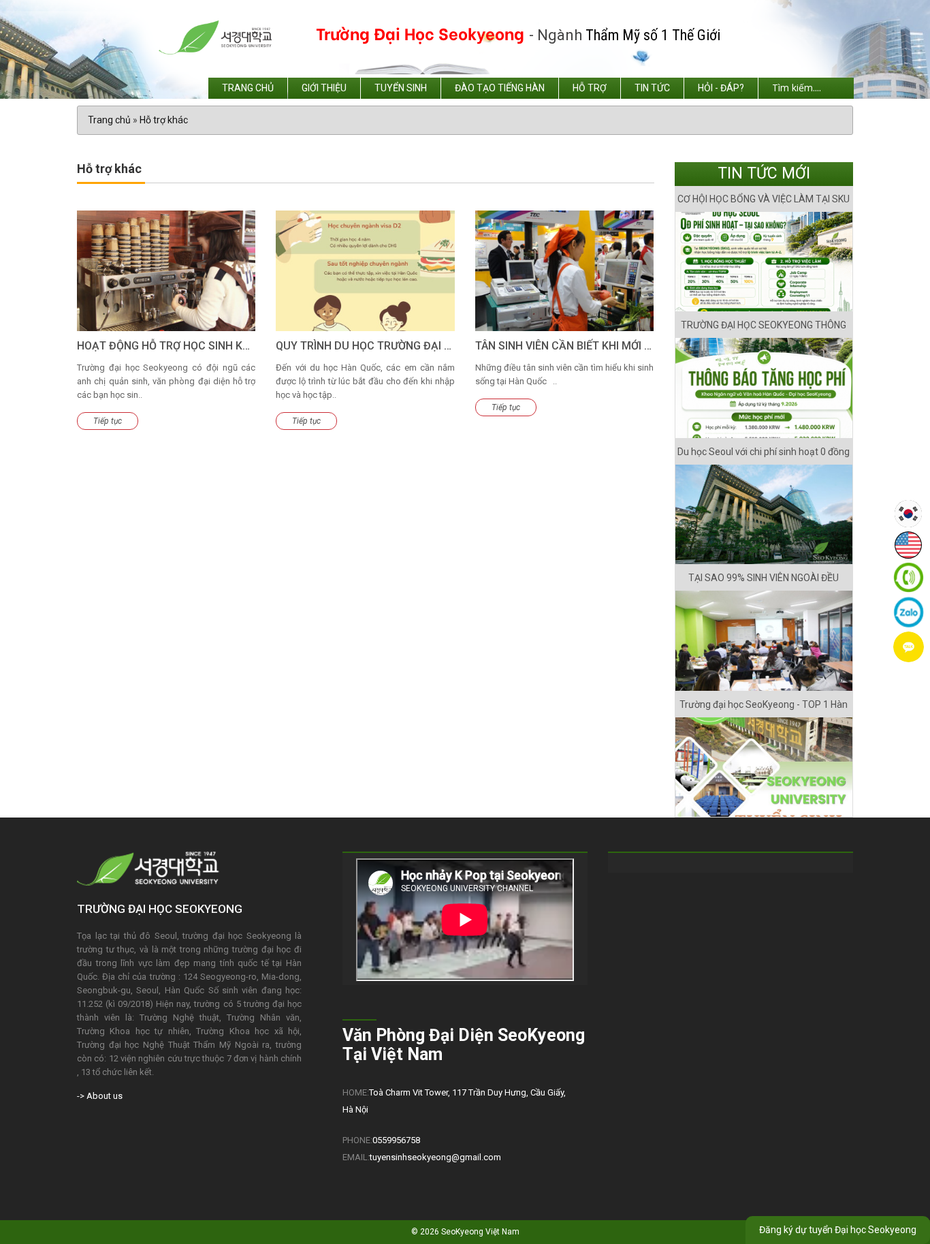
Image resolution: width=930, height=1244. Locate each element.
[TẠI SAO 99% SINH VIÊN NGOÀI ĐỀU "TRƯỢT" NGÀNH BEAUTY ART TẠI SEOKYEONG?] (764, 641)
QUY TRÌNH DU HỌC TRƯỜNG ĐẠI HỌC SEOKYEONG (404, 345)
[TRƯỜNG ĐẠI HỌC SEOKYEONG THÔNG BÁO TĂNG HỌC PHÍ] (764, 388)
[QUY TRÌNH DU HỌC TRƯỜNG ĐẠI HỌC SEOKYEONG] (365, 271)
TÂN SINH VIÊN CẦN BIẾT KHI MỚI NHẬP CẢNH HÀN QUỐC (619, 345)
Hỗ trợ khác (164, 119)
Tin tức (652, 87)
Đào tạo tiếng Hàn (500, 87)
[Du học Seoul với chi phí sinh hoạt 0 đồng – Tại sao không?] (764, 515)
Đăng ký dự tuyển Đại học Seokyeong (837, 1229)
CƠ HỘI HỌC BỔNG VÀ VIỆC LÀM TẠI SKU (763, 198)
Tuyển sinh (400, 87)
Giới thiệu (324, 87)
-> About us (100, 1096)
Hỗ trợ (590, 87)
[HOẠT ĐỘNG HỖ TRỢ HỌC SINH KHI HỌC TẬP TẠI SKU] (166, 271)
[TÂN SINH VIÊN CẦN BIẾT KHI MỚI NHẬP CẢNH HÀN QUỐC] (564, 271)
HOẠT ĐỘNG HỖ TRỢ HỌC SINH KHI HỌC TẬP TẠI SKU (211, 345)
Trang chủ (248, 87)
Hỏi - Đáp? (721, 87)
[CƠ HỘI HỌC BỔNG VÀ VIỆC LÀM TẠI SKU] (764, 262)
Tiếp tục (107, 421)
